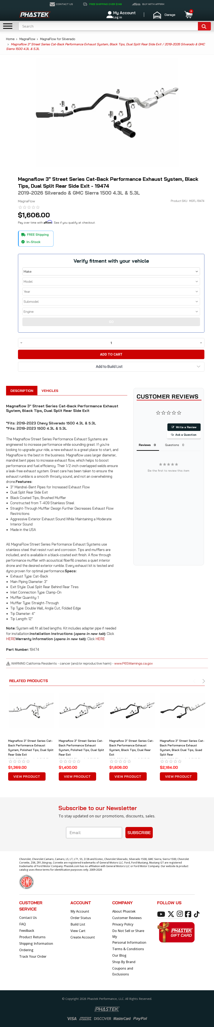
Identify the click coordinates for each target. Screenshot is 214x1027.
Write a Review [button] (186, 427)
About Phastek (124, 911)
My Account (79, 911)
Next (203, 681)
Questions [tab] (172, 445)
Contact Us (28, 917)
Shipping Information (36, 943)
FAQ (22, 924)
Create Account (82, 937)
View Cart (77, 930)
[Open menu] (7, 26)
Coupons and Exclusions (122, 971)
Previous (195, 681)
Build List (77, 924)
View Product (26, 776)
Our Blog (119, 955)
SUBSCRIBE (139, 832)
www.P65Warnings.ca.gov (133, 663)
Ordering (26, 950)
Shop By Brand (123, 962)
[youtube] (162, 914)
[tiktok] (197, 914)
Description (21, 391)
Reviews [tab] (145, 445)
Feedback (26, 930)
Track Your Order (32, 956)
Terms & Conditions (128, 949)
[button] (166, 14)
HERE (10, 639)
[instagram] (180, 914)
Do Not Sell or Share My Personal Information (129, 936)
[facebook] (189, 914)
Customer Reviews (127, 918)
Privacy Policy (122, 924)
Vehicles (50, 391)
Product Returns (32, 937)
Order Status (80, 918)
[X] (171, 914)
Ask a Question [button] (185, 434)
